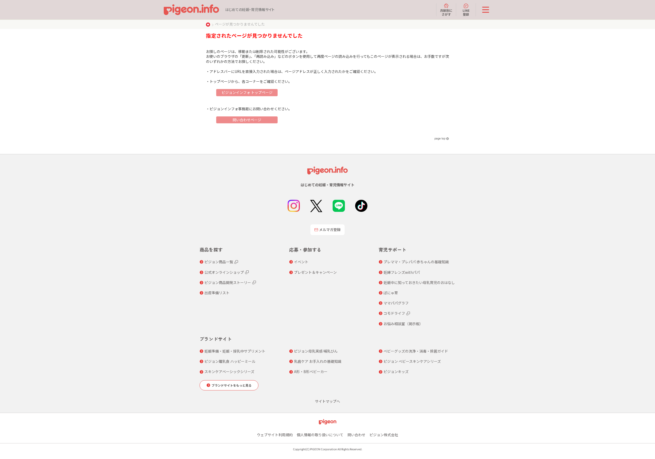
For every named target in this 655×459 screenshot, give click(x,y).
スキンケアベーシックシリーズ (229, 371)
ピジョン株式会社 (383, 434)
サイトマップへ (327, 401)
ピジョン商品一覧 (218, 261)
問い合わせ (356, 434)
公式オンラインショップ (224, 272)
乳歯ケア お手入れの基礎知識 (317, 361)
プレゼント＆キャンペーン (315, 272)
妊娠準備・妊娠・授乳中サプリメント (234, 351)
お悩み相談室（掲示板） (403, 323)
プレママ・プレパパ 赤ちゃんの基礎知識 (416, 261)
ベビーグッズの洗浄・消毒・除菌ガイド (416, 351)
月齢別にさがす (446, 12)
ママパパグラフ (396, 302)
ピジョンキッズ (396, 371)
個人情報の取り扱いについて (320, 434)
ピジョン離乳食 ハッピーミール (229, 361)
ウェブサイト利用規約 (275, 434)
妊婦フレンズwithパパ (402, 272)
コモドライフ (394, 313)
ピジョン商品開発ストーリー (227, 282)
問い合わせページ (247, 119)
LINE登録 (466, 12)
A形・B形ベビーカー (311, 371)
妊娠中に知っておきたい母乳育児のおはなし (419, 282)
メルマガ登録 (330, 229)
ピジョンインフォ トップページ (247, 92)
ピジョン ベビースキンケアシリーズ (412, 361)
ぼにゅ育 (391, 292)
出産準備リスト (217, 292)
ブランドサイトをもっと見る (232, 385)
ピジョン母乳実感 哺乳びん (316, 351)
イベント (301, 261)
